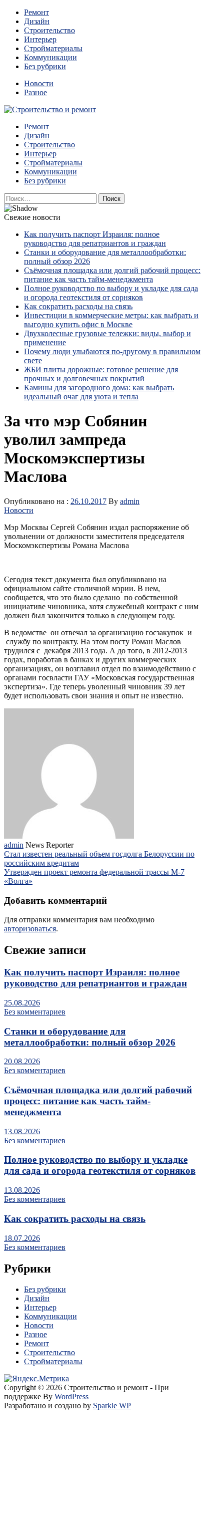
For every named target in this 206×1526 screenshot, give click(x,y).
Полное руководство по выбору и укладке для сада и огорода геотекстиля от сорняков (111, 293)
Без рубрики (45, 66)
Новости (39, 83)
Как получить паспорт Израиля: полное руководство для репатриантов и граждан (95, 238)
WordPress (71, 1396)
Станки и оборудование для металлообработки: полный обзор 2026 (90, 1037)
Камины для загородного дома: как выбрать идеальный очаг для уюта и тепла (99, 392)
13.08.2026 (22, 1131)
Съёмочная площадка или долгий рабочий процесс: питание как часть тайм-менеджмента (112, 275)
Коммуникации (50, 57)
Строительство (49, 30)
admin (130, 501)
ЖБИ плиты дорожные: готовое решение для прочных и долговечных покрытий (101, 374)
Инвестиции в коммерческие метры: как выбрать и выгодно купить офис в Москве (111, 320)
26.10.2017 (88, 501)
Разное (35, 92)
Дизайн (37, 21)
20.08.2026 (22, 1061)
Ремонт (36, 12)
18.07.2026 (22, 1238)
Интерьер (40, 39)
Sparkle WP (112, 1405)
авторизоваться (30, 928)
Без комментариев (35, 1011)
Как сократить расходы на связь (78, 306)
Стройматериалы (53, 48)
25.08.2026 (22, 1002)
